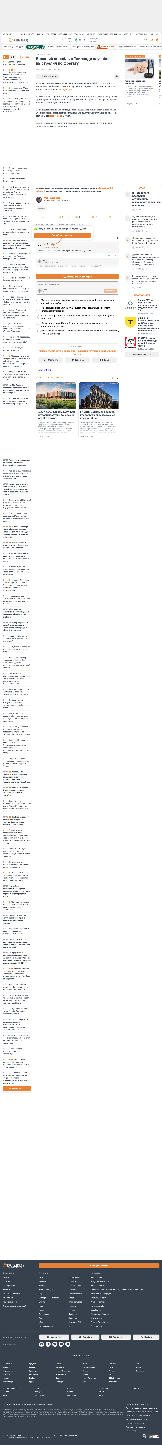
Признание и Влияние (84, 34)
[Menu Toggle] (4, 40)
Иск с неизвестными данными (135, 82)
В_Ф (44, 244)
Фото (71, 1326)
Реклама (6, 1290)
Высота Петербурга (99, 1322)
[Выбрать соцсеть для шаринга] (116, 76)
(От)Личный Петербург (101, 1294)
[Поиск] (146, 40)
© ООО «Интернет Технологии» (66, 1435)
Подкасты (73, 1290)
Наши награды (131, 1431)
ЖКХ (41, 1322)
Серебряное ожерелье (61, 34)
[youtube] (61, 1344)
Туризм (72, 1310)
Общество (73, 1281)
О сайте (6, 1277)
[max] (41, 1344)
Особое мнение (76, 1285)
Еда (40, 1318)
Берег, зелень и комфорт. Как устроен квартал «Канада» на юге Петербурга (56, 415)
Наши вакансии (10, 1302)
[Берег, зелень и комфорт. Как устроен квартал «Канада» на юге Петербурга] (56, 395)
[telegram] (48, 1344)
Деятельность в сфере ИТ (135, 1423)
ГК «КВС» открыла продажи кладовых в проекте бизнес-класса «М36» (98, 415)
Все (6, 57)
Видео (42, 1294)
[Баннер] (35, 47)
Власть (42, 1302)
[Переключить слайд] (159, 68)
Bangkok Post (66, 89)
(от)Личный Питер (26, 34)
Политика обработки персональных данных (142, 1408)
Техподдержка (9, 1285)
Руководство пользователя (136, 1427)
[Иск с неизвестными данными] (139, 69)
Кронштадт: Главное (100, 1314)
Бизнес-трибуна (46, 1290)
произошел (55, 115)
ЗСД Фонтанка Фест (119, 34)
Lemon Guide (102, 34)
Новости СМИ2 (43, 370)
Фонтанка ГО (43, 34)
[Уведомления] (152, 40)
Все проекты (96, 1326)
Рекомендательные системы (136, 1419)
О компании (8, 1298)
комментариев (50, 76)
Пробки (81, 40)
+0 (109, 255)
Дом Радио (96, 1310)
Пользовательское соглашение (137, 1404)
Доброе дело (45, 1314)
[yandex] (67, 1344)
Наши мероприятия (11, 1294)
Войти (45, 292)
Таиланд (41, 208)
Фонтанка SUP (9, 34)
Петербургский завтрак (141, 34)
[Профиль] (158, 40)
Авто (41, 1277)
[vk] (54, 1344)
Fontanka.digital (97, 1306)
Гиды (41, 1306)
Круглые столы (98, 1318)
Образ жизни (74, 1277)
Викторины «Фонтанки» (49, 1298)
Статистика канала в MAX (14, 1306)
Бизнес (42, 1285)
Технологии (74, 1306)
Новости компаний (49, 377)
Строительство (75, 1302)
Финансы (73, 1314)
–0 (116, 255)
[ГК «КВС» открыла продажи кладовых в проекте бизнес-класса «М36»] (99, 395)
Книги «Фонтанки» (99, 1302)
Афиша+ (42, 1281)
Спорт (71, 1298)
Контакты (7, 1281)
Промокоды (142, 295)
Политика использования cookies (138, 1416)
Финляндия (74, 1318)
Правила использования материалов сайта (142, 1412)
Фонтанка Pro (97, 1277)
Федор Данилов (52, 198)
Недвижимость (46, 1326)
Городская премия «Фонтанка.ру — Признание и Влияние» (117, 1290)
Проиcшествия (75, 1294)
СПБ (13, 57)
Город (41, 1310)
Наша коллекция (98, 1298)
